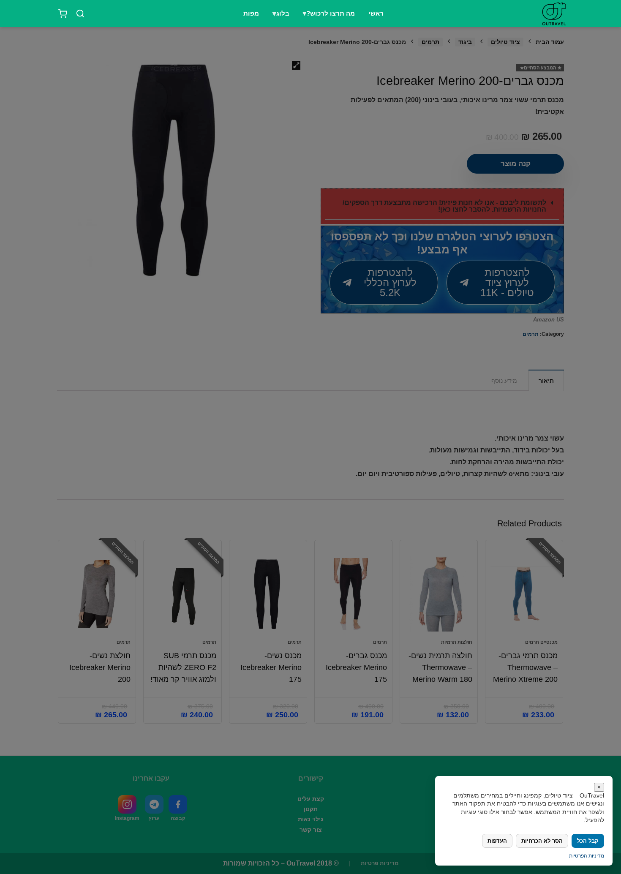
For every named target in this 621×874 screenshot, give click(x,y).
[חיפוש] (80, 13)
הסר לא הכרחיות (542, 841)
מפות (251, 13)
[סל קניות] (62, 13)
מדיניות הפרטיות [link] (586, 856)
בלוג (282, 13)
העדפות (497, 841)
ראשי (376, 13)
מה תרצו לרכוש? (330, 13)
